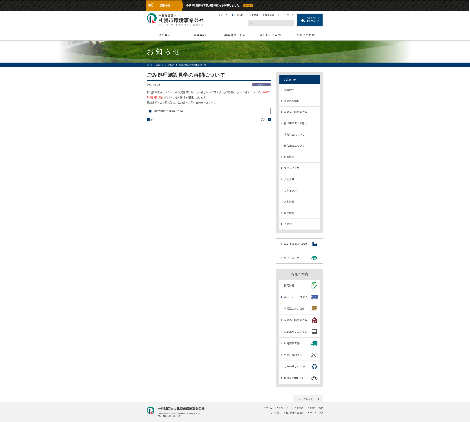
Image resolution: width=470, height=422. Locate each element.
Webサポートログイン (297, 297)
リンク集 (274, 412)
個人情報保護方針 (294, 412)
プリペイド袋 (291, 168)
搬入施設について (294, 145)
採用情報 (269, 15)
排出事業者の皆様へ (295, 123)
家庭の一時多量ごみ (295, 320)
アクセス (298, 408)
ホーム (224, 15)
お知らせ (238, 15)
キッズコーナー (293, 257)
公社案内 (164, 34)
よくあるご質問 (270, 34)
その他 (288, 224)
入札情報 (254, 15)
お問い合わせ (305, 34)
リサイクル (290, 190)
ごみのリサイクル (294, 366)
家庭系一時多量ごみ (295, 112)
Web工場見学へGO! (295, 244)
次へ (263, 119)
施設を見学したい (294, 377)
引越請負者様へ (293, 343)
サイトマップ (287, 15)
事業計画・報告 (235, 34)
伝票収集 (289, 156)
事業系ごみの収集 (294, 308)
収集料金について (294, 134)
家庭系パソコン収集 (295, 331)
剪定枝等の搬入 (293, 354)
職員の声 (289, 89)
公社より (171, 65)
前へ (153, 119)
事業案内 (199, 34)
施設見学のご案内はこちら (169, 111)
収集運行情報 (291, 100)
